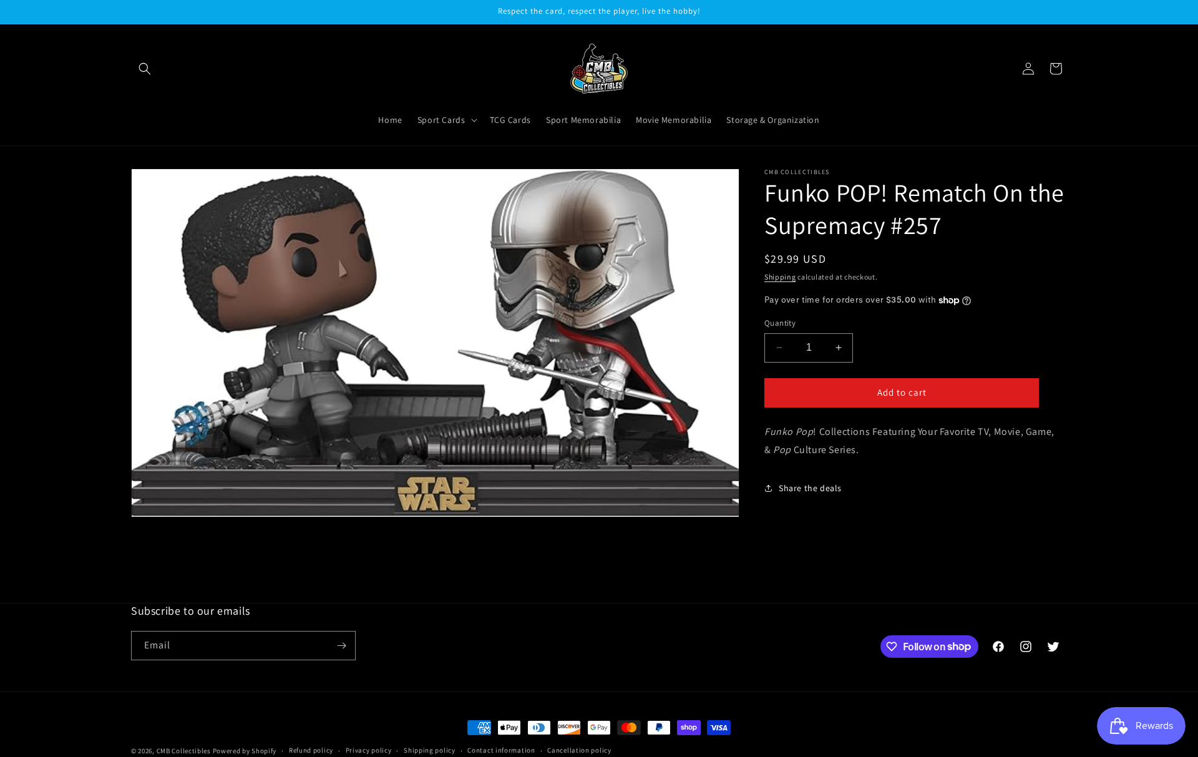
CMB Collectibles (185, 750)
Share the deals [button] (810, 488)
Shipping (780, 276)
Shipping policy (429, 750)
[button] (144, 68)
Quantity (780, 323)
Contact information (501, 750)
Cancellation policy (579, 750)
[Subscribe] (341, 645)
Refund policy (311, 750)
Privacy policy (369, 750)
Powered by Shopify (245, 750)
